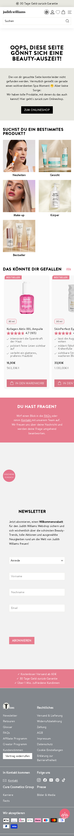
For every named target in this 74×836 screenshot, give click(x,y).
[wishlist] (58, 12)
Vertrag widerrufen (18, 756)
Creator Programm (15, 744)
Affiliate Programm (15, 738)
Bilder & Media (46, 795)
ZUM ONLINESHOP (37, 110)
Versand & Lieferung (50, 715)
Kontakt (26, 420)
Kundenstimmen (13, 750)
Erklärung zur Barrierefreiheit (46, 758)
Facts (6, 801)
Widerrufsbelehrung (49, 721)
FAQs (48, 416)
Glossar (7, 727)
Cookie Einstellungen (50, 750)
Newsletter (10, 715)
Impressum (44, 738)
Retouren (9, 721)
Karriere (8, 795)
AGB (40, 733)
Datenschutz (45, 744)
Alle (68, 269)
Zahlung (41, 727)
